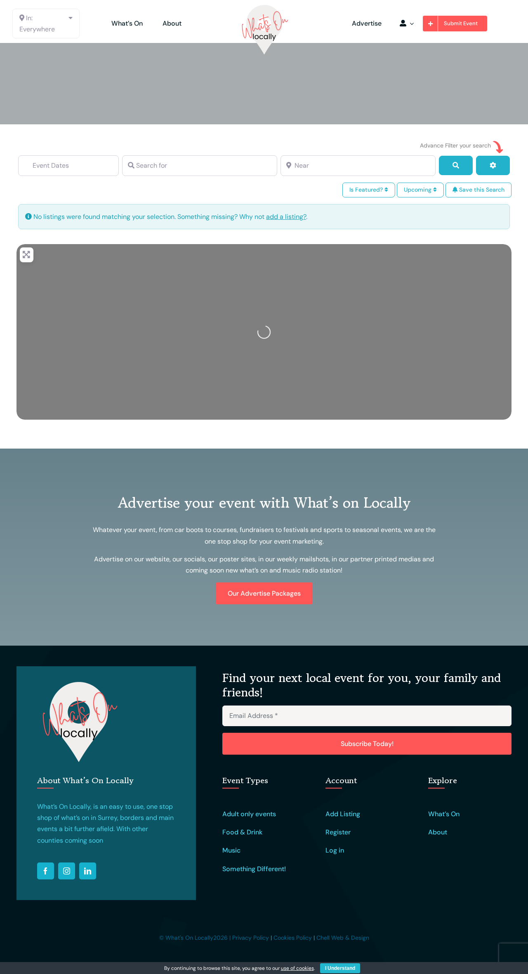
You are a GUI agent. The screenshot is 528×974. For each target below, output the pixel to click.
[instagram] (66, 870)
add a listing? (286, 216)
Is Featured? (366, 189)
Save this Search (480, 189)
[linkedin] (87, 870)
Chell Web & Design (342, 937)
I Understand (340, 968)
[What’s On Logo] (264, 7)
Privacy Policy (250, 937)
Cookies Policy (292, 937)
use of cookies (297, 968)
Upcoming (418, 189)
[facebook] (45, 870)
